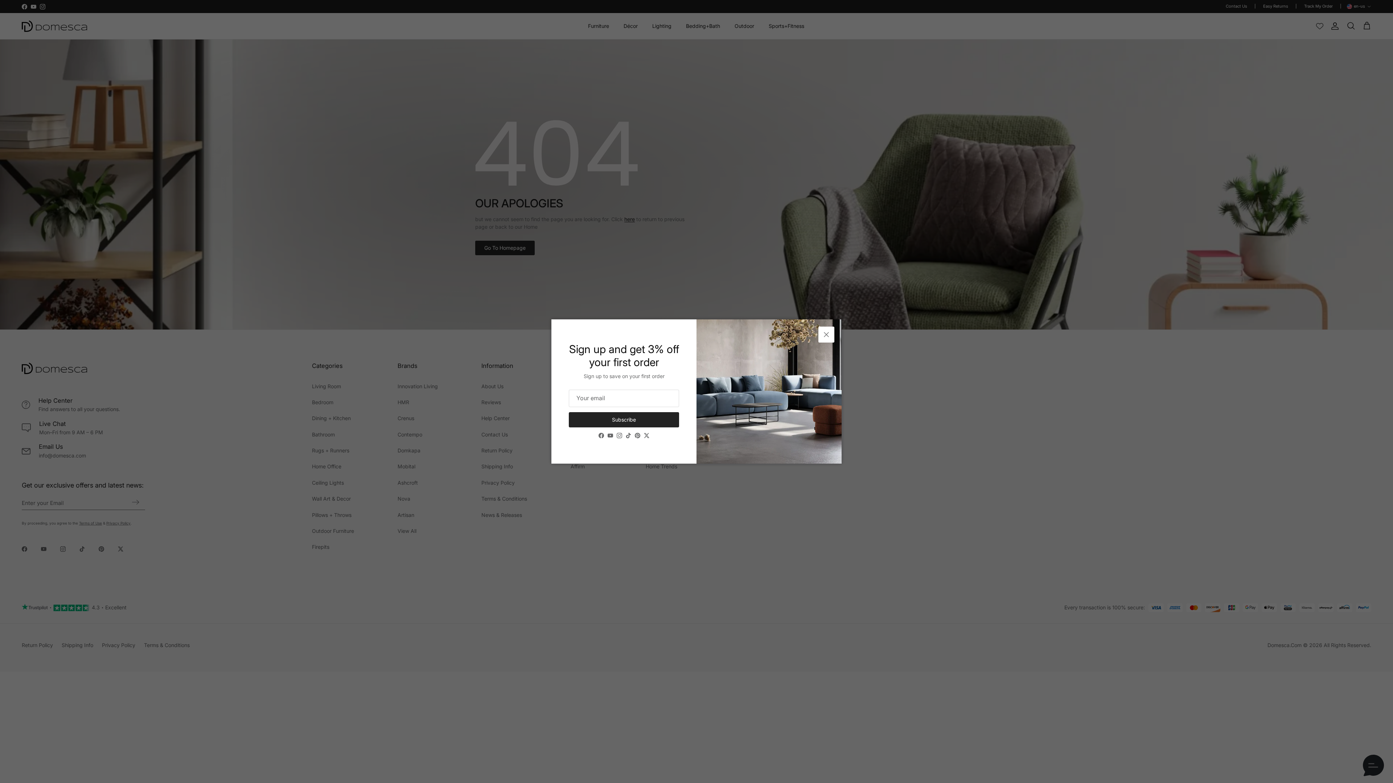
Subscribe (624, 420)
